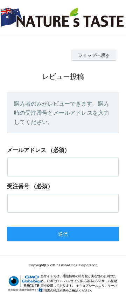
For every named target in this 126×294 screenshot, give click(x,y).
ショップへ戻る (94, 55)
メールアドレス (26, 150)
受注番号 (18, 186)
